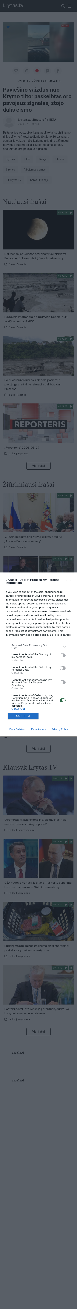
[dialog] (38, 654)
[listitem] (38, 646)
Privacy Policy (60, 729)
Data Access (38, 729)
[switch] (63, 655)
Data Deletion (17, 729)
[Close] (69, 580)
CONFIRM (23, 716)
